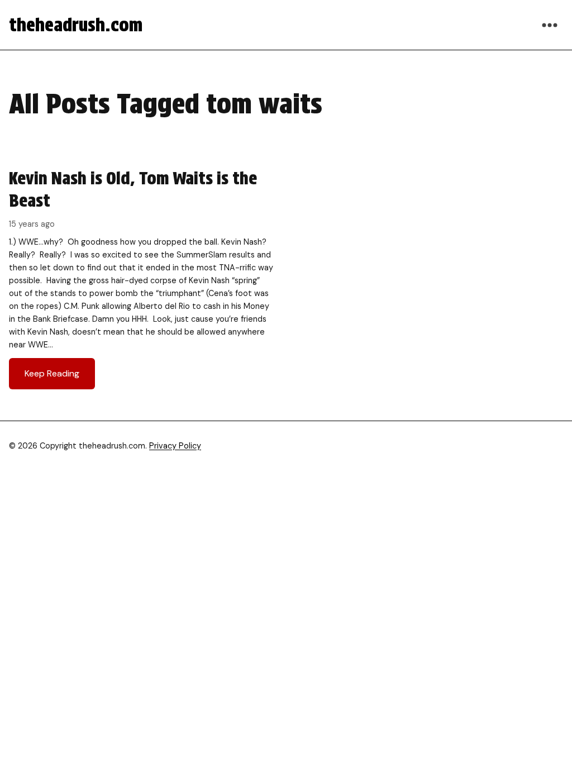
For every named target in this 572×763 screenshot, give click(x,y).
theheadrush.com (75, 25)
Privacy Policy (175, 446)
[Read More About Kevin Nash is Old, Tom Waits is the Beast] (142, 278)
